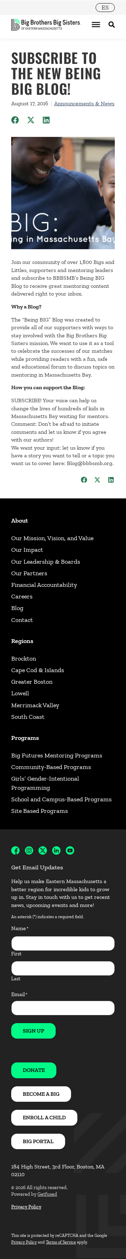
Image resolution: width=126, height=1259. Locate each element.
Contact (22, 620)
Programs (25, 738)
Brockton (23, 658)
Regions (22, 641)
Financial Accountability (44, 585)
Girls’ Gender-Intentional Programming (45, 783)
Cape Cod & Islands (37, 670)
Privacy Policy (26, 1207)
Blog (17, 608)
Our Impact (27, 550)
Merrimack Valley (35, 705)
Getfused (47, 1194)
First (16, 954)
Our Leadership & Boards (45, 561)
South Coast (27, 717)
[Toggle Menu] (96, 24)
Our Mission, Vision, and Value (52, 538)
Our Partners (29, 573)
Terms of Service (61, 1242)
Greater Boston (31, 681)
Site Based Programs (39, 811)
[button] (15, 120)
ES (105, 7)
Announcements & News (84, 103)
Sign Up (33, 1030)
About (19, 520)
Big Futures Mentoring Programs (56, 755)
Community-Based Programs (51, 767)
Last (15, 979)
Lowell (20, 693)
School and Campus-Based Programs (61, 799)
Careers (22, 596)
